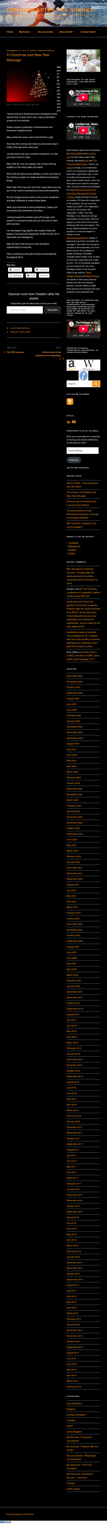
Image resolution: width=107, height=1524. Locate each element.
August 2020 (73, 946)
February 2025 (74, 715)
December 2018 (74, 1059)
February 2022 (74, 856)
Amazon (72, 549)
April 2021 (72, 901)
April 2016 (72, 1239)
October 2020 (73, 935)
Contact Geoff (88, 31)
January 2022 (73, 862)
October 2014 (73, 1341)
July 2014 (71, 1358)
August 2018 (73, 1082)
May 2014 (71, 1369)
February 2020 (74, 980)
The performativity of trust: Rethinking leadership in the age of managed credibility (83, 514)
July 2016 (71, 1223)
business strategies (76, 1414)
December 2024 (74, 726)
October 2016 (73, 1206)
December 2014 (74, 1330)
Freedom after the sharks (50, 9)
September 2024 (75, 738)
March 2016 (72, 1245)
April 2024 (72, 766)
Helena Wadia (76, 153)
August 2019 (73, 1014)
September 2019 (75, 1008)
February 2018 (74, 1115)
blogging (71, 1408)
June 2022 (72, 839)
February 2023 (74, 805)
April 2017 (72, 1172)
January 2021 (73, 918)
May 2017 (71, 1166)
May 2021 (71, 895)
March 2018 (72, 1110)
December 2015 (74, 1262)
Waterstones (74, 546)
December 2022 (74, 816)
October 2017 (73, 1138)
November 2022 (74, 822)
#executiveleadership (77, 237)
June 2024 (72, 754)
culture (70, 167)
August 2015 (73, 1285)
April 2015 (72, 1307)
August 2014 (73, 1352)
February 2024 (74, 777)
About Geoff (65, 31)
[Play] (70, 104)
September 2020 (75, 941)
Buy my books (45, 31)
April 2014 (72, 1375)
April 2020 (72, 969)
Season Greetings (21, 332)
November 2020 (74, 929)
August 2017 (73, 1149)
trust (86, 160)
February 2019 (74, 1048)
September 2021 (75, 878)
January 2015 (73, 1324)
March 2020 (72, 974)
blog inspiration (20, 328)
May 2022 (71, 845)
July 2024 (71, 749)
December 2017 (74, 1127)
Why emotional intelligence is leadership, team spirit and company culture (83, 643)
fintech (70, 1425)
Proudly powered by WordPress (20, 1514)
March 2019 (72, 1042)
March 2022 (72, 850)
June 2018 (72, 1093)
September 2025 (75, 692)
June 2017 (72, 1160)
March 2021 (72, 907)
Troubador (73, 542)
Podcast (71, 1483)
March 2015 (72, 1313)
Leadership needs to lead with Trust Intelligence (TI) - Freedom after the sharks (82, 635)
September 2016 (75, 1211)
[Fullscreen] (96, 104)
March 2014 (72, 1380)
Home (10, 31)
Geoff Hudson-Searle (42, 50)
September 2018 (75, 1076)
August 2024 (73, 743)
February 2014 (74, 1386)
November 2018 (74, 1065)
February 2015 (74, 1318)
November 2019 (74, 997)
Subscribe (53, 309)
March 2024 (72, 771)
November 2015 (74, 1268)
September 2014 (75, 1347)
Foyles (71, 553)
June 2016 (72, 1228)
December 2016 (74, 1194)
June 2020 (72, 957)
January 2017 (73, 1189)
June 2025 (72, 709)
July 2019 (71, 1019)
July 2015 (71, 1290)
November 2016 (74, 1200)
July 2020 (71, 952)
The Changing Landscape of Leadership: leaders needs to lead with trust (83, 592)
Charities (71, 1420)
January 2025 (73, 721)
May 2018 (71, 1099)
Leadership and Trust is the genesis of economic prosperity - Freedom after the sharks (83, 605)
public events (73, 1488)
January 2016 (73, 1256)
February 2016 (74, 1251)
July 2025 (71, 704)
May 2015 (71, 1302)
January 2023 (73, 811)
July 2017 (71, 1155)
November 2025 (74, 681)
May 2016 (71, 1234)
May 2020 (71, 963)
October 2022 (73, 828)
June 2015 (72, 1296)
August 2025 (73, 698)
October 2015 (73, 1273)
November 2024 (74, 732)
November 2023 (74, 794)
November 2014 (74, 1335)
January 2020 (73, 986)
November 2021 (74, 873)
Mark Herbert (92, 276)
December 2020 (74, 924)
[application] (83, 97)
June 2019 (72, 1025)
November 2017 (74, 1132)
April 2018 (72, 1104)
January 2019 (73, 1053)
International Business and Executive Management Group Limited (82, 193)
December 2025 (74, 675)
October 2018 (73, 1070)
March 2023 (72, 800)
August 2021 (73, 884)
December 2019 (74, 991)
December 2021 (74, 867)
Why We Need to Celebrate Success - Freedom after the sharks (80, 572)
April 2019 (72, 1036)
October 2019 (73, 1003)
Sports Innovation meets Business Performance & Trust (82, 580)
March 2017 (72, 1177)
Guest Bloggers (74, 1431)
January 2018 (73, 1121)
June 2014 (72, 1364)
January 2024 (73, 783)
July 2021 (71, 890)
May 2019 (71, 1031)
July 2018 (71, 1087)
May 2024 (71, 760)
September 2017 (75, 1144)
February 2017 (74, 1183)
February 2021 (74, 912)
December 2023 (74, 788)
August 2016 (73, 1217)
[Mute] (92, 104)
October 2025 (73, 687)
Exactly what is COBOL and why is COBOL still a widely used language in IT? (83, 655)
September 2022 (75, 833)
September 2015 (75, 1279)
